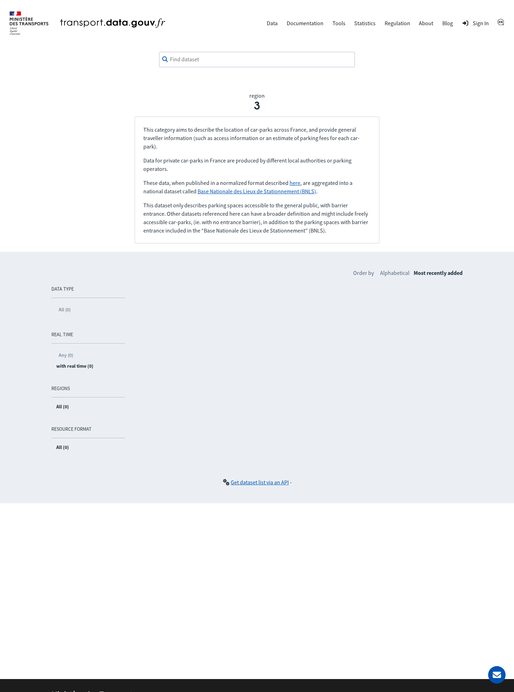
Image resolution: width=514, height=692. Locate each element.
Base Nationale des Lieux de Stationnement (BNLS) (257, 191)
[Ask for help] (497, 675)
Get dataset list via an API (260, 482)
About (426, 23)
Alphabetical (394, 272)
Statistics (365, 23)
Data (272, 23)
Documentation (305, 23)
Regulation (397, 23)
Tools (339, 23)
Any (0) (66, 355)
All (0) (65, 309)
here (295, 182)
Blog (447, 23)
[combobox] (257, 59)
